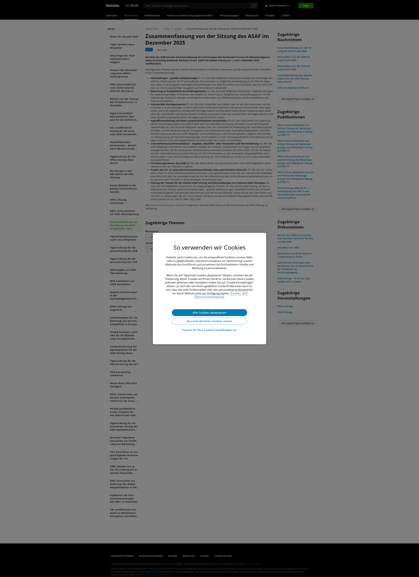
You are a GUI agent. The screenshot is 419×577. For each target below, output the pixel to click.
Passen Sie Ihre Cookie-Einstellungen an (209, 330)
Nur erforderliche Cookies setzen (209, 321)
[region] (209, 288)
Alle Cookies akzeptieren (209, 312)
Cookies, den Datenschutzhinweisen (221, 295)
